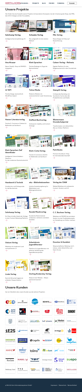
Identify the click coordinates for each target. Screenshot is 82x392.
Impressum (54, 385)
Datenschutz (62, 385)
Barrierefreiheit (72, 385)
